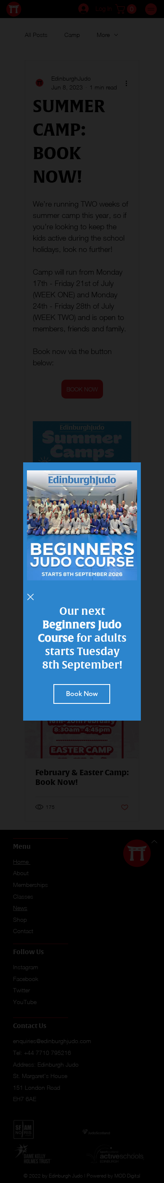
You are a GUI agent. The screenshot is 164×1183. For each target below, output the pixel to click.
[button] (30, 597)
